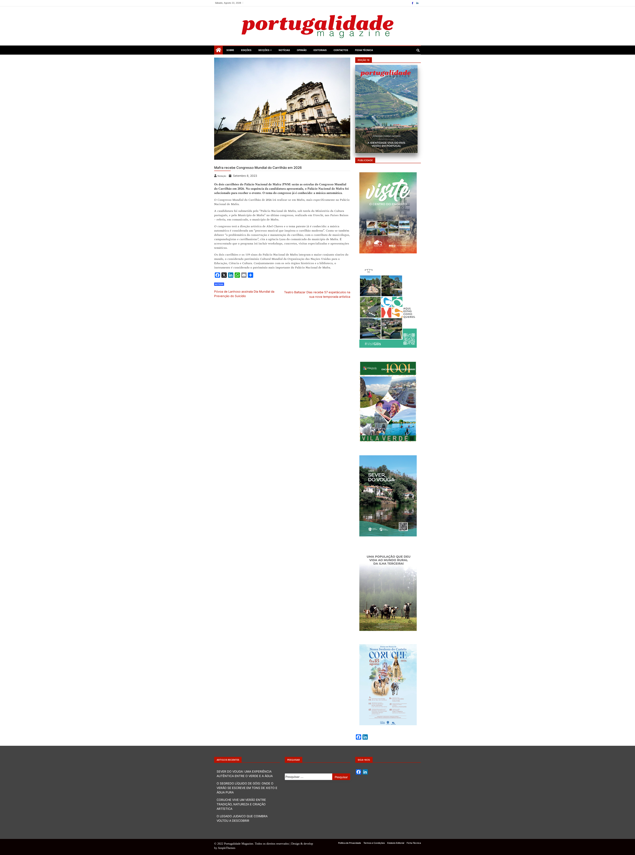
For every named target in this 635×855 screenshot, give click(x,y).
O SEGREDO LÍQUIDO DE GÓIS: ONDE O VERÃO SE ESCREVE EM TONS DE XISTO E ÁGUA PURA (247, 788)
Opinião (302, 50)
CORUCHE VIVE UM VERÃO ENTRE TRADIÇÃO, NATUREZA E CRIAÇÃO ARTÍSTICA (241, 804)
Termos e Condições (374, 843)
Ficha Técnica (364, 50)
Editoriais (320, 50)
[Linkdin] (417, 3)
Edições (246, 50)
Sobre (230, 50)
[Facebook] (413, 3)
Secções (263, 50)
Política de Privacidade (349, 843)
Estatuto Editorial (395, 843)
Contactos (341, 50)
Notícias (284, 50)
